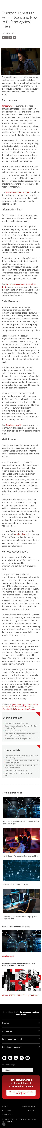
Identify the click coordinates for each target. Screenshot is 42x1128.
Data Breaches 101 (14, 425)
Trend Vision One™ (10, 1012)
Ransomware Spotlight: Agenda (15, 731)
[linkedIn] (14, 37)
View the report (8, 955)
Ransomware (7, 106)
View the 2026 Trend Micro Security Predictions (20, 994)
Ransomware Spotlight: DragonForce (17, 739)
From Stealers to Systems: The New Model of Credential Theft (20, 727)
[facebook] (7, 37)
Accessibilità (6, 1110)
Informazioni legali (28, 1106)
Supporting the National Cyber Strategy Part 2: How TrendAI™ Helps (20, 767)
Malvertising (28, 707)
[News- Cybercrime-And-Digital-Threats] (3, 37)
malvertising (20, 534)
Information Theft (8, 709)
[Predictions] (21, 979)
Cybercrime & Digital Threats (22, 705)
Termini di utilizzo (28, 1110)
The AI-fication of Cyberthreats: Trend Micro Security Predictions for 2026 (19, 735)
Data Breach (9, 707)
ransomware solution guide (18, 192)
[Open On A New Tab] (16, 1058)
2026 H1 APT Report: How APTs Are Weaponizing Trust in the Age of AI (21, 761)
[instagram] (22, 1058)
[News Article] (21, 940)
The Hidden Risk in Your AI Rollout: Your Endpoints (18, 774)
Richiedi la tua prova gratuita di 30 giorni (19, 1092)
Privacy (4, 1106)
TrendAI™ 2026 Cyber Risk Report (17, 723)
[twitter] (10, 37)
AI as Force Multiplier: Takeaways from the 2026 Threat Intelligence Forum (21, 757)
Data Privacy (19, 707)
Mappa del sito (7, 1114)
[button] (17, 1070)
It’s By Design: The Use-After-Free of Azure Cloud (20, 856)
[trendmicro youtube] (27, 1058)
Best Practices (30, 709)
